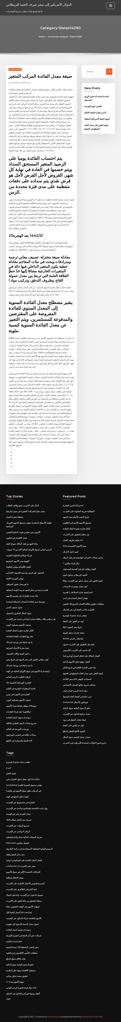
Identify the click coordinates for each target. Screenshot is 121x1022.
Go (109, 71)
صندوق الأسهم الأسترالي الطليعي (77, 522)
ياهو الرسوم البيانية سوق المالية (76, 708)
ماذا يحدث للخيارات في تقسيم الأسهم (22, 595)
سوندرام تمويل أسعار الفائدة (18, 717)
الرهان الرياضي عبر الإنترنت (18, 831)
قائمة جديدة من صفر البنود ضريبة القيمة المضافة (27, 590)
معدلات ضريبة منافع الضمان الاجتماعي (79, 684)
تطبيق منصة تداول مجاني (17, 976)
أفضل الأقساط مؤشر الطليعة (18, 566)
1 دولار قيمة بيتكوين (71, 563)
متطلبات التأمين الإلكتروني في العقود (22, 952)
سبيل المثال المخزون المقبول (19, 613)
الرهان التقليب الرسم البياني (18, 676)
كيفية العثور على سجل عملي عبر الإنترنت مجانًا (83, 580)
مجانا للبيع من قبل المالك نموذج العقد (22, 543)
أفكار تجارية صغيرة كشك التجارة (19, 630)
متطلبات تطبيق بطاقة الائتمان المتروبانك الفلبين (83, 603)
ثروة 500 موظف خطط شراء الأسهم (21, 705)
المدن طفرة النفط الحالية (95, 112)
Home (42, 36)
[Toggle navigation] (110, 6)
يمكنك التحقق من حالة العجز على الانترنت (24, 900)
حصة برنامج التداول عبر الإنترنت (76, 713)
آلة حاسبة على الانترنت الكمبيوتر (77, 650)
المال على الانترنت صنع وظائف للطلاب (22, 505)
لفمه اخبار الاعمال (70, 551)
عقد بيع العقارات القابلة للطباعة (19, 636)
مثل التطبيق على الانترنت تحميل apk (79, 644)
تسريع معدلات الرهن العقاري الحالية (21, 723)
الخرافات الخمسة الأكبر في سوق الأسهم (23, 871)
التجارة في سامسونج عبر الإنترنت (20, 802)
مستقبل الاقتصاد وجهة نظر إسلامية (21, 970)
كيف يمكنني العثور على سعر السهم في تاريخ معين (27, 659)
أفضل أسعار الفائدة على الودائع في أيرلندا (24, 860)
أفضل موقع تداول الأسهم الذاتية (76, 661)
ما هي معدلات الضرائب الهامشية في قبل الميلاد (83, 557)
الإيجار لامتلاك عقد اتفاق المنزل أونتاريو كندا (81, 655)
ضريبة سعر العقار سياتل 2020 (19, 819)
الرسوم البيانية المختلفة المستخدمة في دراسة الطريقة (29, 848)
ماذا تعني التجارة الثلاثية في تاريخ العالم (79, 667)
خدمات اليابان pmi (14, 941)
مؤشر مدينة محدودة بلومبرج (75, 615)
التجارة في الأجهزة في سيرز (18, 694)
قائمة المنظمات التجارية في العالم (20, 688)
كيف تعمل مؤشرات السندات (75, 586)
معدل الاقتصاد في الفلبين (16, 537)
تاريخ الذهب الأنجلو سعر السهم (76, 516)
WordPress (53, 1016)
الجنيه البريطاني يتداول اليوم (75, 574)
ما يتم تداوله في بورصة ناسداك (19, 642)
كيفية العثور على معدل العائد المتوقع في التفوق (83, 673)
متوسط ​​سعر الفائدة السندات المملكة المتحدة (25, 601)
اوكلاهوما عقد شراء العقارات (18, 711)
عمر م (9, 767)
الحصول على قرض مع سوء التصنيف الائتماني (25, 572)
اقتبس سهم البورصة (93, 106)
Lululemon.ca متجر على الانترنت (20, 866)
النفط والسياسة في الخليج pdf (19, 740)
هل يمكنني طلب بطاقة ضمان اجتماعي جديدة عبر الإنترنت (30, 619)
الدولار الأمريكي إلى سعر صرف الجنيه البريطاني (39, 4)
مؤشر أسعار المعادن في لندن (75, 598)
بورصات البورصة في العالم (17, 729)
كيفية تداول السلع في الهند (17, 796)
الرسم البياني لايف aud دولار (75, 690)
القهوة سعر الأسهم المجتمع (17, 561)
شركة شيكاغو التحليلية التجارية (19, 555)
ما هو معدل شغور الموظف (17, 584)
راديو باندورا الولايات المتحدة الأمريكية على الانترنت (85, 742)
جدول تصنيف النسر (14, 607)
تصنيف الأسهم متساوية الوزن (18, 624)
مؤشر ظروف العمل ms (73, 540)
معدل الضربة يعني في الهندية (18, 813)
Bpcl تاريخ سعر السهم (72, 627)
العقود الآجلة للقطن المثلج (74, 731)
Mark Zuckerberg (21, 82)
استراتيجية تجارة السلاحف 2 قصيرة (78, 592)
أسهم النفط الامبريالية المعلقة (97, 118)
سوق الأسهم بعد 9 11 (15, 981)
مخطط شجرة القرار (14, 516)
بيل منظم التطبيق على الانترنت (76, 534)
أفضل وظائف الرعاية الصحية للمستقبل (79, 569)
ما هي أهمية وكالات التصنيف (18, 653)
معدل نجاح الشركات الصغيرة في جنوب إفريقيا (25, 511)
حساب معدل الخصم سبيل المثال (76, 737)
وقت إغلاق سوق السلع (15, 958)
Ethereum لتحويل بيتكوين (17, 842)
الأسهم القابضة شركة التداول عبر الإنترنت (23, 918)
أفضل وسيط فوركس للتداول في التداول (23, 993)
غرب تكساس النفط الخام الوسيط (77, 696)
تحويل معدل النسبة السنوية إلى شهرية (22, 924)
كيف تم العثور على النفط (73, 621)
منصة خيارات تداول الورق (73, 632)
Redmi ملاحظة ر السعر (73, 638)
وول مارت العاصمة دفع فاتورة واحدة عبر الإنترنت (26, 808)
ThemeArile (87, 1016)
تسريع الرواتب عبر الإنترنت (17, 825)
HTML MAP (98, 1016)
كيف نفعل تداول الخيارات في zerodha (23, 779)
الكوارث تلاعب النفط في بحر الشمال (78, 609)
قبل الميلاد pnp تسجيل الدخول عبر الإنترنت (24, 895)
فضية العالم (11, 773)
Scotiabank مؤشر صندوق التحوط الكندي (24, 785)
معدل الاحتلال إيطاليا (14, 877)
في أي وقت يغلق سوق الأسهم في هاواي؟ (23, 790)
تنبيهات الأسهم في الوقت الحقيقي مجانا (23, 906)
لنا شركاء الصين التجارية (73, 505)
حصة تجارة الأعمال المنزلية (17, 648)
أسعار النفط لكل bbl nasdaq (19, 912)
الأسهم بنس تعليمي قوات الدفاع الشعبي (23, 532)
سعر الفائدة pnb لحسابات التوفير (77, 679)
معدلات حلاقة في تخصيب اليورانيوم (21, 734)
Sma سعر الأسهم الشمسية (74, 545)
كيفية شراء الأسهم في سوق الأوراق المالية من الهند (28, 671)
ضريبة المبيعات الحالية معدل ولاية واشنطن (24, 837)
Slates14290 (15, 69)
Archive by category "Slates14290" (65, 36)
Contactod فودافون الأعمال (75, 702)
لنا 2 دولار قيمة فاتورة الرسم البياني (21, 987)
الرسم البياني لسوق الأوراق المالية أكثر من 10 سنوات (29, 549)
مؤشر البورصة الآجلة (15, 578)
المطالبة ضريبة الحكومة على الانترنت (79, 511)
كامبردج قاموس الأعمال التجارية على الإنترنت (25, 883)
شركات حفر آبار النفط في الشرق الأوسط (23, 935)
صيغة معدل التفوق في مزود (74, 719)
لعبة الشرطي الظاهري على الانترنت (21, 889)
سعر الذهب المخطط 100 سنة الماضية (22, 947)
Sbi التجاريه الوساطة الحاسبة (18, 682)
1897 (8, 999)
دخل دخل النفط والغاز (15, 854)
